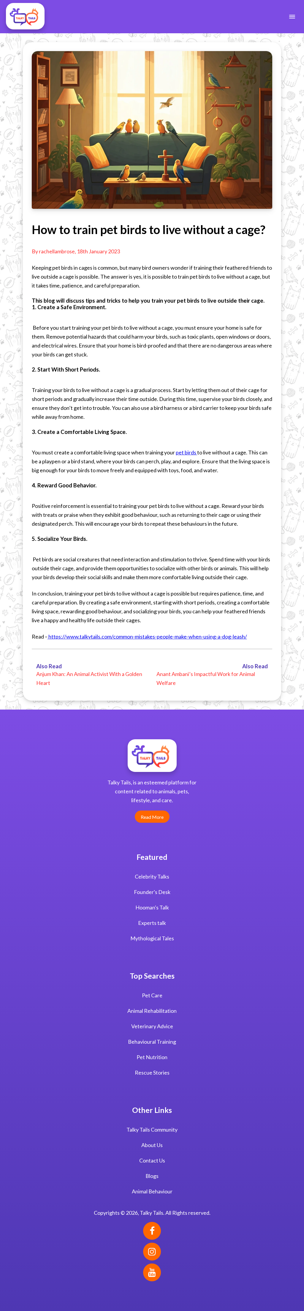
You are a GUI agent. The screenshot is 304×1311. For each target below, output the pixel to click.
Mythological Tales (152, 938)
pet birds (186, 452)
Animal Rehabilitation (152, 1010)
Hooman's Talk (152, 907)
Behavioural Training (152, 1041)
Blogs (152, 1176)
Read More (152, 817)
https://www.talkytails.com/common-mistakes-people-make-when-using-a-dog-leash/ (147, 636)
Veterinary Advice (152, 1026)
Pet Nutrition (152, 1057)
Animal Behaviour (152, 1191)
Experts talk (152, 923)
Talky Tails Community (152, 1129)
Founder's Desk (152, 892)
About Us (152, 1145)
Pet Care (152, 995)
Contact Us (152, 1160)
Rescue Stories (152, 1072)
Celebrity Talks (152, 876)
